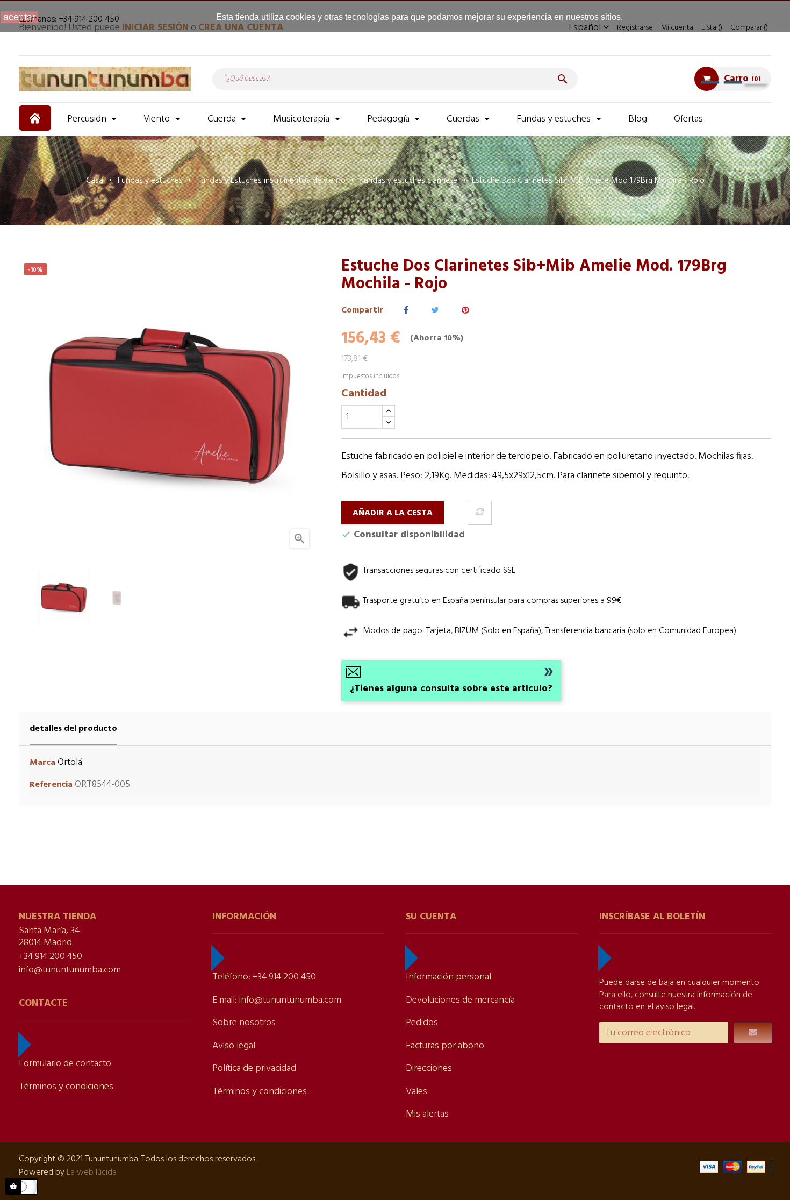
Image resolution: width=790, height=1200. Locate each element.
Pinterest (465, 310)
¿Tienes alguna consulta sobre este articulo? (451, 689)
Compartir (406, 310)
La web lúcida (92, 1173)
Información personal (448, 977)
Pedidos (422, 1023)
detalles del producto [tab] (73, 729)
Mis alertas (427, 1114)
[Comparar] (480, 513)
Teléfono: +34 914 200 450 (264, 977)
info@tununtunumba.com (70, 970)
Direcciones (429, 1068)
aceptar (19, 17)
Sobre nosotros (244, 1023)
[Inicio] (36, 118)
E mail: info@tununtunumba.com (276, 1000)
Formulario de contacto (65, 1063)
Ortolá (70, 762)
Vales (416, 1091)
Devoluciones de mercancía (460, 1000)
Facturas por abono (445, 1046)
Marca (42, 763)
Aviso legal (233, 1046)
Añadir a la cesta (393, 513)
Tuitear (435, 310)
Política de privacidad (254, 1068)
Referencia (51, 785)
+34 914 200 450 (50, 956)
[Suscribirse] (753, 1032)
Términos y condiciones (66, 1087)
